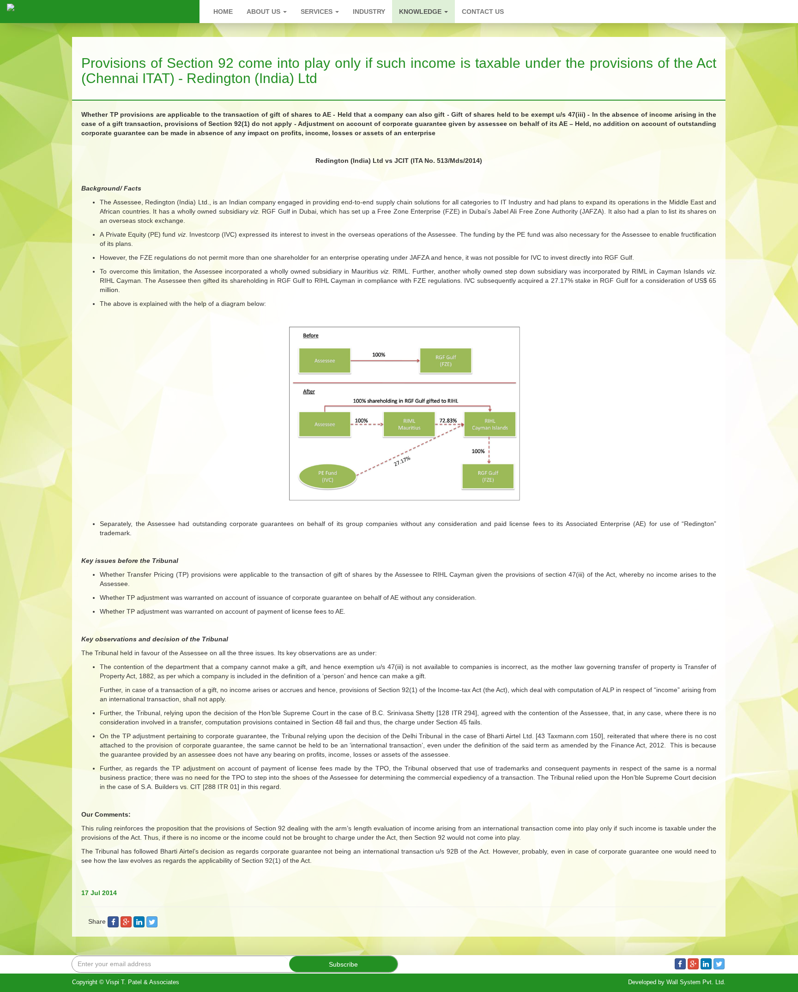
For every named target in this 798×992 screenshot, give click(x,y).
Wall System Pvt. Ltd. (695, 982)
